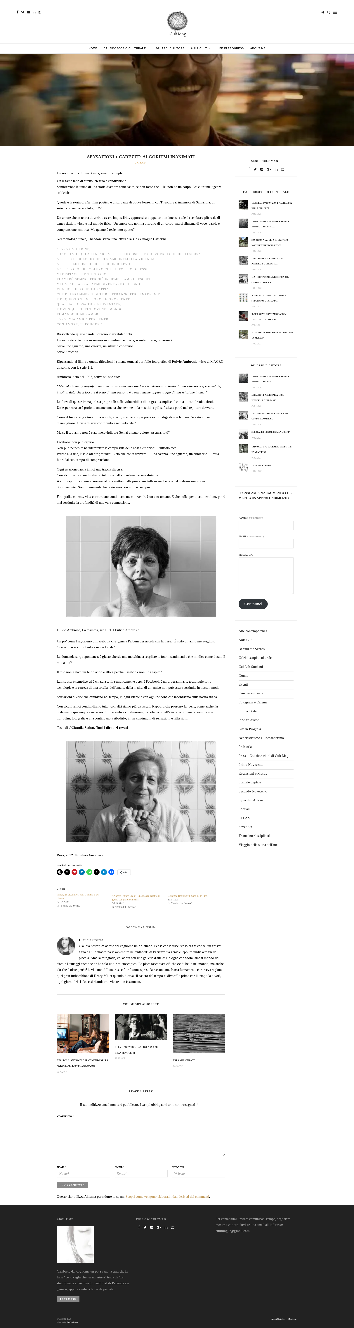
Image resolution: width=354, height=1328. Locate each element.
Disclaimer (292, 1319)
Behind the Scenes (252, 649)
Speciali (244, 809)
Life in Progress (250, 729)
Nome (61, 1167)
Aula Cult (245, 640)
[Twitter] (255, 169)
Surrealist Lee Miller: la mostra (270, 432)
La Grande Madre (261, 465)
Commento (65, 1116)
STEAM (245, 818)
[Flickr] (28, 12)
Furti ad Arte (247, 711)
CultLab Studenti (251, 667)
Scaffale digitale (250, 782)
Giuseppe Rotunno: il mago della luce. (188, 896)
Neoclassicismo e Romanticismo (261, 738)
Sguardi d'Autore (251, 800)
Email (119, 1167)
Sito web (178, 1167)
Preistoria (245, 747)
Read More (68, 1299)
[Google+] (269, 169)
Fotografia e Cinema (141, 927)
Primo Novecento (251, 764)
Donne (243, 675)
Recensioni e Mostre (253, 773)
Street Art (245, 827)
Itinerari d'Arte (249, 720)
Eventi (243, 684)
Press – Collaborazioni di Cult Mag (263, 756)
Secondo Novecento (253, 791)
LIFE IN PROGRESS (230, 48)
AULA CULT (199, 48)
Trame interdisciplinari (254, 836)
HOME (93, 48)
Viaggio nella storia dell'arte (258, 845)
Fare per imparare (251, 693)
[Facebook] (249, 169)
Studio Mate (72, 1322)
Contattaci (253, 604)
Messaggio (246, 554)
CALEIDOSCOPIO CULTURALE (125, 48)
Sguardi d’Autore (169, 48)
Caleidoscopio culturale (255, 658)
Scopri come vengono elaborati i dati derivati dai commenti (167, 1196)
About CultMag (278, 1319)
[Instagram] (39, 12)
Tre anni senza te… (185, 1060)
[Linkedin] (34, 12)
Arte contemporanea (253, 631)
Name (251, 518)
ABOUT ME (258, 48)
